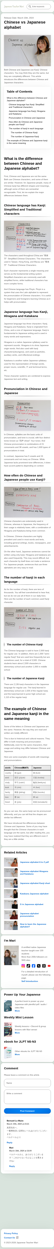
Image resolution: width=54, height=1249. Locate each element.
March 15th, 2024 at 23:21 (18, 1124)
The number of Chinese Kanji (24, 132)
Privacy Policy (11, 1233)
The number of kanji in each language (26, 128)
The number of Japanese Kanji (25, 136)
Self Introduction (29, 981)
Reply (9, 1142)
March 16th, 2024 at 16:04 (20, 1151)
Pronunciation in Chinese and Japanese (27, 118)
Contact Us (9, 1238)
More (17, 1011)
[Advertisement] (27, 1201)
